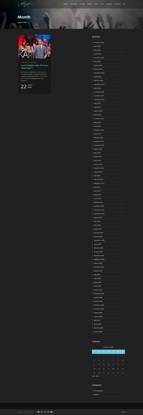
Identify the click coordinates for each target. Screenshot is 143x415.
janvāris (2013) (98, 164)
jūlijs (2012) (97, 176)
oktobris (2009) (98, 236)
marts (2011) (97, 198)
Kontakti (118, 4)
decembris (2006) (99, 293)
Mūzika (89, 4)
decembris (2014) (99, 130)
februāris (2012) (98, 179)
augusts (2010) (98, 217)
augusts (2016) (98, 111)
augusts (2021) (98, 65)
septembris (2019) (99, 84)
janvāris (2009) (98, 252)
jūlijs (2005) (97, 320)
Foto (102, 4)
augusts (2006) (98, 297)
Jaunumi (82, 4)
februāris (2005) (98, 328)
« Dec (93, 376)
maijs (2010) (97, 225)
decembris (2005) (99, 305)
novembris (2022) (99, 58)
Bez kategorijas (98, 391)
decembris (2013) (99, 141)
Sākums (66, 4)
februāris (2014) (98, 137)
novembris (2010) (99, 210)
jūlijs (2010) (97, 221)
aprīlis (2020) (97, 77)
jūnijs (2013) (97, 153)
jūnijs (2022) (97, 61)
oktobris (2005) (98, 313)
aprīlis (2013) (97, 156)
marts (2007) (97, 286)
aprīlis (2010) (97, 229)
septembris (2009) (99, 240)
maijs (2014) (97, 134)
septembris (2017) (99, 99)
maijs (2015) (97, 126)
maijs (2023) (97, 50)
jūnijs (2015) (97, 122)
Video (96, 4)
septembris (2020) (99, 73)
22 (113, 369)
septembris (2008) (99, 259)
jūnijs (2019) (97, 88)
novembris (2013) (99, 145)
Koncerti (109, 4)
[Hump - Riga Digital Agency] (123, 412)
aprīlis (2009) (97, 244)
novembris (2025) (99, 42)
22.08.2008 (24, 62)
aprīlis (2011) (97, 195)
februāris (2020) (98, 80)
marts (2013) (97, 160)
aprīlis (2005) (97, 324)
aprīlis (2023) (97, 54)
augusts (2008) (98, 263)
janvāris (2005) (98, 332)
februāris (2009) (98, 248)
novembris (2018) (99, 92)
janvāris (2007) (98, 290)
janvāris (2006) (98, 301)
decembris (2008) (99, 255)
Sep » (97, 376)
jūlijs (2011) (97, 187)
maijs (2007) (97, 278)
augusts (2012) (98, 172)
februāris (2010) (98, 233)
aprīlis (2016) (97, 115)
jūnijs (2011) (97, 191)
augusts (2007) (98, 271)
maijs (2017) (97, 103)
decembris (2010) (99, 206)
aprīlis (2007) (97, 282)
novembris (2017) (99, 96)
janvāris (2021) (98, 69)
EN (124, 4)
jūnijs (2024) (97, 46)
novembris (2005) (99, 309)
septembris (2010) (99, 214)
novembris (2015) (99, 118)
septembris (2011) (99, 183)
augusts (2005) (98, 316)
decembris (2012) (99, 168)
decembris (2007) (99, 267)
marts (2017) (97, 107)
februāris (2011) (98, 202)
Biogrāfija (74, 4)
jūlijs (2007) (97, 274)
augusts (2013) (98, 149)
